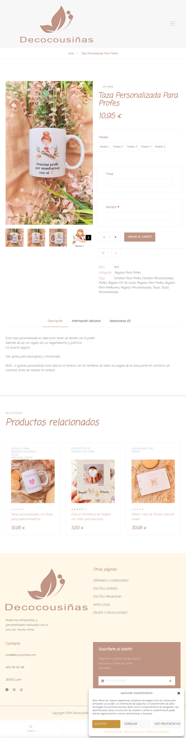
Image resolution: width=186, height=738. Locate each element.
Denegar (130, 724)
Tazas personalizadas (22, 456)
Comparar (115, 253)
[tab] (55, 323)
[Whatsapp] (21, 689)
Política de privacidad (134, 731)
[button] (179, 693)
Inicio (71, 54)
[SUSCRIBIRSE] (170, 680)
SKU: (101, 267)
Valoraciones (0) (119, 321)
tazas (156, 288)
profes (102, 283)
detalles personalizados (157, 278)
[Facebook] (6, 689)
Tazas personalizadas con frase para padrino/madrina (31, 516)
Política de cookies (113, 731)
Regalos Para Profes (127, 273)
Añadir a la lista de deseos (103, 253)
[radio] (104, 147)
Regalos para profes (150, 283)
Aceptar (100, 724)
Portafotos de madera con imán (82, 450)
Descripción (55, 321)
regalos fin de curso (122, 283)
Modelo (103, 137)
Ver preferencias (167, 724)
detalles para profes (127, 278)
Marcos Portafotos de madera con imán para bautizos (91, 516)
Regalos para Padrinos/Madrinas (23, 450)
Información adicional (86, 321)
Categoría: (105, 272)
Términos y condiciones (157, 731)
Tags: (101, 278)
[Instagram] (14, 689)
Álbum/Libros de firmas (142, 450)
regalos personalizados (136, 288)
